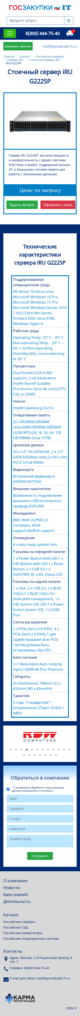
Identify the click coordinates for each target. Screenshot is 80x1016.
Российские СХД (15, 927)
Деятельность (17, 901)
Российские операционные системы (31, 938)
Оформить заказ (57, 204)
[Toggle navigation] (10, 33)
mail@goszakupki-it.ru (59, 46)
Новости (11, 887)
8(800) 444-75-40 (43, 33)
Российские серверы (19, 922)
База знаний (15, 894)
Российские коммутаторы (22, 933)
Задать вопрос (22, 204)
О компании (15, 880)
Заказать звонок (18, 46)
